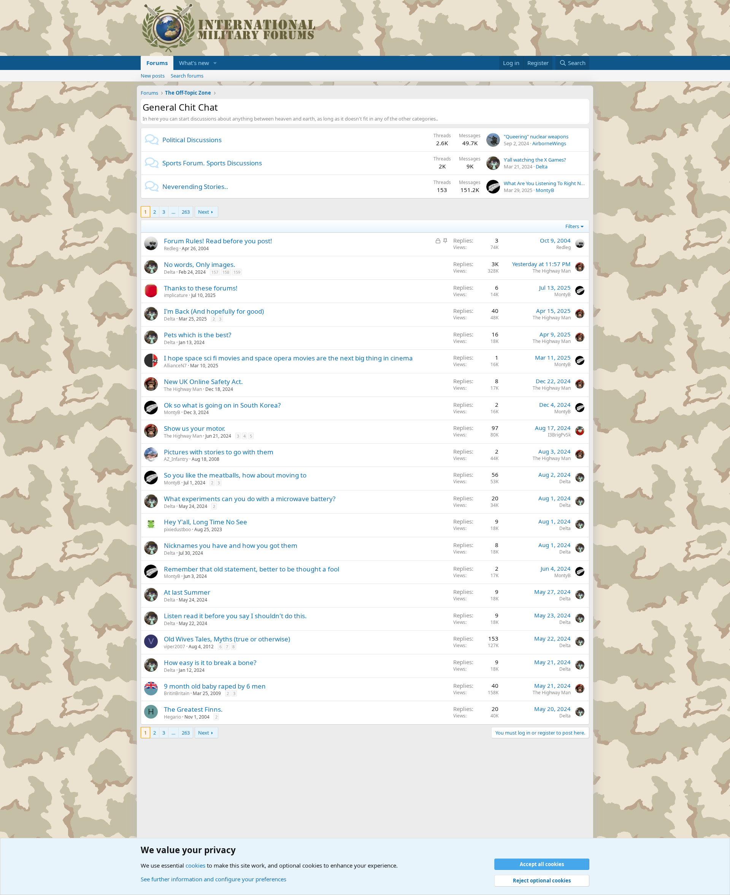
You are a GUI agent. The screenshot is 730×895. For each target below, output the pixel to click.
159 (236, 272)
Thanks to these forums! (201, 288)
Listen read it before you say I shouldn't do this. (235, 615)
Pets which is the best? (197, 334)
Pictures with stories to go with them (218, 452)
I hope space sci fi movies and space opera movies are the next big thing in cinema (288, 358)
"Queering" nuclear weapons (536, 136)
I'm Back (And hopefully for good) (214, 311)
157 (214, 272)
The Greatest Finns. (193, 709)
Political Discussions (192, 139)
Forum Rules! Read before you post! (218, 240)
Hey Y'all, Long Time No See (205, 521)
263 (186, 211)
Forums (157, 63)
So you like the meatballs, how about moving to (235, 475)
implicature (176, 295)
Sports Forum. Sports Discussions (212, 163)
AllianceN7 (175, 365)
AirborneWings (549, 143)
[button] (215, 63)
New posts (153, 75)
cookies (195, 865)
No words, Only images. (199, 264)
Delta (542, 166)
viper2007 (174, 646)
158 (225, 272)
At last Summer (187, 592)
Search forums (187, 75)
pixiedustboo (177, 529)
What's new (194, 63)
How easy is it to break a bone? (210, 662)
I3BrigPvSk (559, 435)
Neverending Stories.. (195, 186)
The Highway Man (552, 271)
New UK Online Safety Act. (203, 381)
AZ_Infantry (176, 459)
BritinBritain (176, 693)
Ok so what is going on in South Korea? (222, 405)
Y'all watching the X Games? (535, 159)
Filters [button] (572, 226)
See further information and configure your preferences (213, 879)
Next (203, 211)
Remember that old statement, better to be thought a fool (251, 569)
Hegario (172, 717)
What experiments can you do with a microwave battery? (249, 498)
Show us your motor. (194, 428)
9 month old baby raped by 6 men (215, 686)
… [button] (173, 211)
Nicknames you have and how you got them (230, 545)
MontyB (545, 190)
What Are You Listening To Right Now (546, 183)
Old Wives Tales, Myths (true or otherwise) (227, 639)
